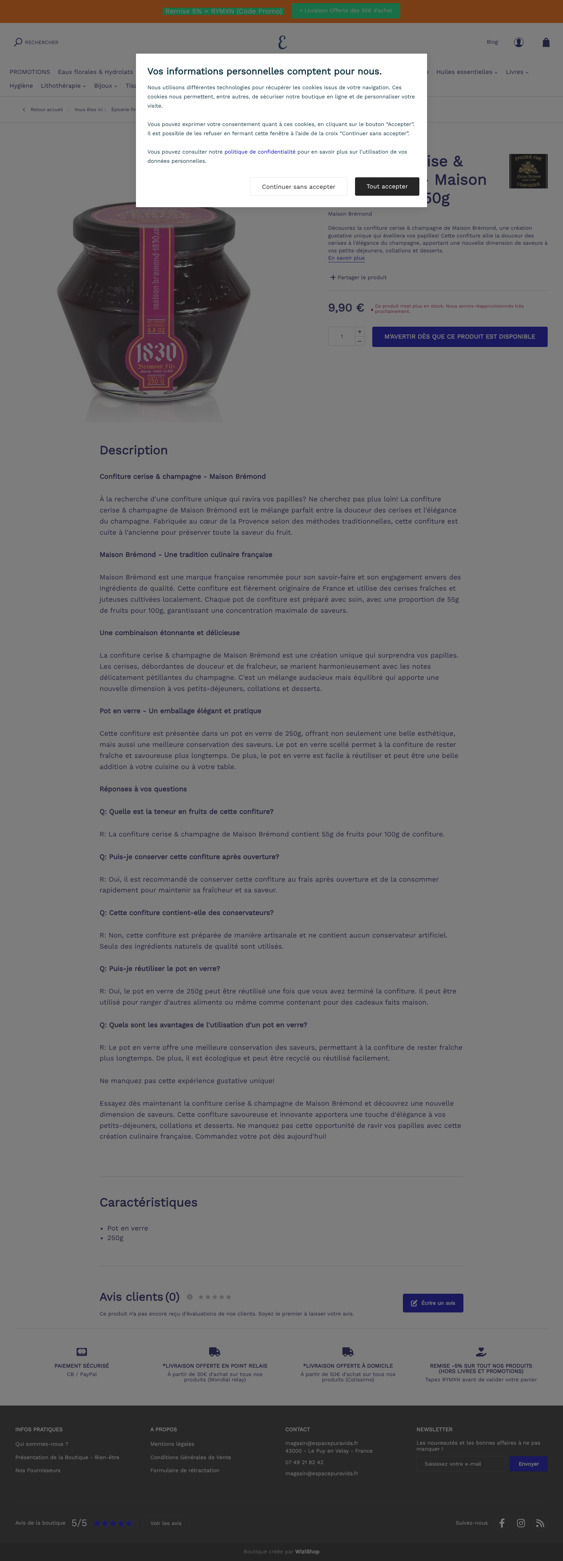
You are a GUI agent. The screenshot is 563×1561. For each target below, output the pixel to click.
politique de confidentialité (260, 152)
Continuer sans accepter (299, 186)
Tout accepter (387, 186)
